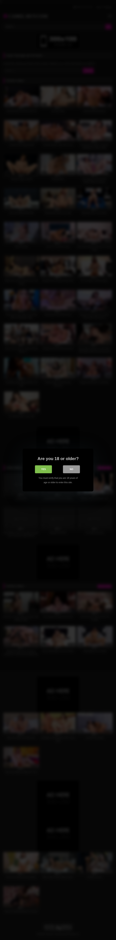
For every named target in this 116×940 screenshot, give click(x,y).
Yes (43, 469)
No (71, 469)
